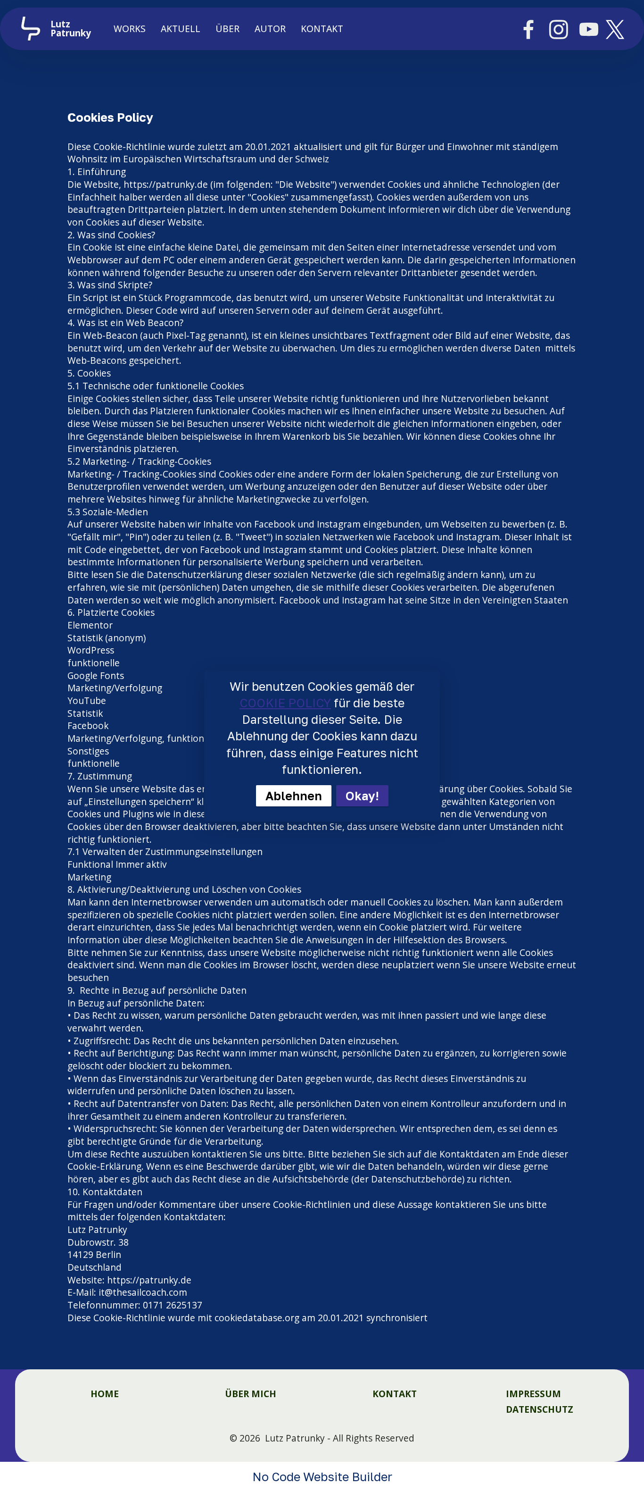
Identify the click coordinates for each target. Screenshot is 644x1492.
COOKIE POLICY (285, 703)
